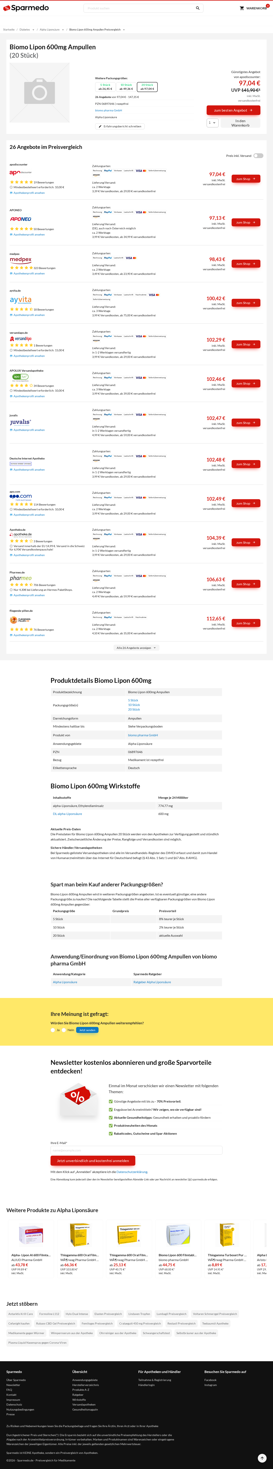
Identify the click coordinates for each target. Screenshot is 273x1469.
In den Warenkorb (240, 123)
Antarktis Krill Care (20, 1314)
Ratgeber (78, 1394)
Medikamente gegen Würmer (26, 1333)
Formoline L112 (49, 1314)
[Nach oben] (262, 1458)
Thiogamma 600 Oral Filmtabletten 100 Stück (80, 1255)
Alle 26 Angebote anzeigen (134, 647)
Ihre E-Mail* (59, 1143)
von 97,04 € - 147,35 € (117, 97)
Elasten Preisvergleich (108, 1314)
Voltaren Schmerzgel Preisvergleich (215, 1314)
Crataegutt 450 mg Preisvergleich (140, 1323)
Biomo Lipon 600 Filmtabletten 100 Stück (178, 1255)
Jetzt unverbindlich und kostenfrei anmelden (93, 1160)
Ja (58, 1030)
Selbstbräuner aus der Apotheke (196, 1333)
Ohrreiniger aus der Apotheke (117, 1333)
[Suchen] (196, 8)
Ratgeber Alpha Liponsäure (152, 982)
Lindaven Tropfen (139, 1314)
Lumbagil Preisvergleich (171, 1314)
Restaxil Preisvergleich (181, 1323)
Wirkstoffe (79, 1399)
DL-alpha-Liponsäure (67, 814)
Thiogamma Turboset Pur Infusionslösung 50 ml (227, 1255)
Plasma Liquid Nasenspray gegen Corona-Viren (37, 1342)
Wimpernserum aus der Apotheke (72, 1333)
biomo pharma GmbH (108, 110)
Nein (71, 1030)
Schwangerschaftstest (156, 1333)
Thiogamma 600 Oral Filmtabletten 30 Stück (129, 1255)
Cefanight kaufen (19, 1323)
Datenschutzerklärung (132, 1172)
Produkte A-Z (80, 1389)
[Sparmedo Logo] (26, 8)
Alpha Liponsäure (65, 982)
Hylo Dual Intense (77, 1314)
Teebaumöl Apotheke (215, 1323)
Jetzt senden (87, 1030)
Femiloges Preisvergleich (97, 1323)
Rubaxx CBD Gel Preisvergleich (55, 1323)
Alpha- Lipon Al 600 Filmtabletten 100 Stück (31, 1255)
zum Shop (243, 179)
